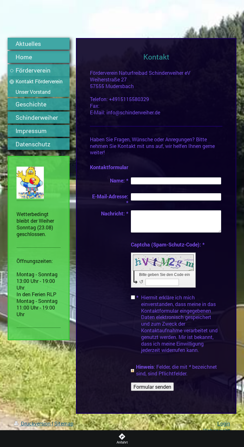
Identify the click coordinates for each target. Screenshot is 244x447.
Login (223, 423)
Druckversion (36, 423)
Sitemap (63, 423)
